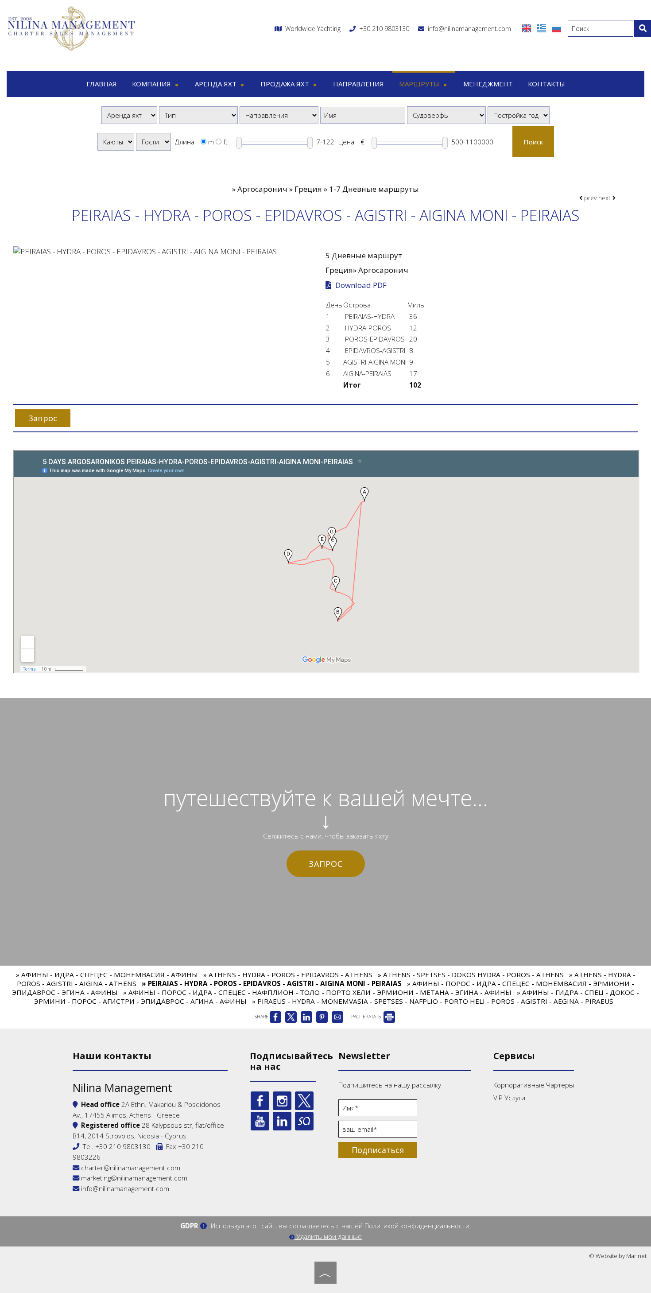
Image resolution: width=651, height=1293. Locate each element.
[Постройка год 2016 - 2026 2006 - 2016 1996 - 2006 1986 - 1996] (519, 115)
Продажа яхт (285, 83)
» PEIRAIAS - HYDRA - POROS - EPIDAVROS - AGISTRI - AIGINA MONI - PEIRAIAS (272, 983)
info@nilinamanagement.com (467, 28)
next (605, 198)
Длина (184, 141)
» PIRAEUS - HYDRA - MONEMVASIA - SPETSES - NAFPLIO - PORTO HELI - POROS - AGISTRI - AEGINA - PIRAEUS (432, 1001)
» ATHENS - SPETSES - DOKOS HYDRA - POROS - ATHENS (471, 974)
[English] (527, 27)
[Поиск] (642, 28)
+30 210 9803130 (384, 28)
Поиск (533, 141)
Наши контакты (112, 1056)
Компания (152, 83)
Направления (358, 83)
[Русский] (556, 27)
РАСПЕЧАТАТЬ (366, 1016)
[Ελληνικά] (542, 27)
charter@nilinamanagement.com (129, 1167)
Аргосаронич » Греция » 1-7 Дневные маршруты (328, 189)
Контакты (546, 83)
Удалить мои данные (328, 1236)
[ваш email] (377, 1131)
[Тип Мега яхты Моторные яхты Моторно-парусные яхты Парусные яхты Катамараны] (198, 115)
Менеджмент (488, 83)
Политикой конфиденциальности (416, 1225)
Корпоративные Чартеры (533, 1084)
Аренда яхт (216, 83)
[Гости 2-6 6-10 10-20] (153, 142)
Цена (346, 141)
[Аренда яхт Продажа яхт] (129, 115)
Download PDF (360, 285)
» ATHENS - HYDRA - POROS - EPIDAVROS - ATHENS (287, 974)
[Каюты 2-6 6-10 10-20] (115, 142)
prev (589, 198)
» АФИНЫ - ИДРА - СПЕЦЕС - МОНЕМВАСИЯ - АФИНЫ (107, 974)
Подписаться (378, 1150)
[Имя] (377, 1110)
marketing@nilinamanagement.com (133, 1177)
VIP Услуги (509, 1097)
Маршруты (420, 83)
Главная (101, 83)
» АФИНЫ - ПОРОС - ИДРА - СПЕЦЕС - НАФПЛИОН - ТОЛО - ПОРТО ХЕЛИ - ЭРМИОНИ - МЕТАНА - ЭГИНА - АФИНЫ (317, 992)
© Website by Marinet (618, 1256)
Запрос (326, 863)
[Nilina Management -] (70, 28)
